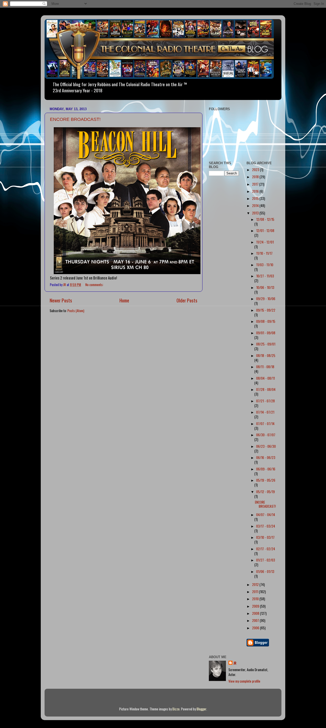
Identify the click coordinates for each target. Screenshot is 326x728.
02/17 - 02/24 (265, 548)
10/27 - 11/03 (265, 275)
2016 (256, 191)
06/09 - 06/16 (265, 468)
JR (235, 663)
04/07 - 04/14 (265, 514)
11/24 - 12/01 (265, 242)
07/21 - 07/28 (265, 400)
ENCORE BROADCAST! (75, 119)
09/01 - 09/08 (265, 332)
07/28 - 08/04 (266, 389)
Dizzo (176, 708)
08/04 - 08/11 (265, 378)
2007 (256, 620)
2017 (255, 184)
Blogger (201, 708)
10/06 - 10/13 (265, 287)
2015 (256, 198)
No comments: (94, 284)
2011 (255, 591)
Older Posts (186, 300)
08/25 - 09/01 (265, 344)
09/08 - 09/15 (265, 321)
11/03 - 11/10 (264, 264)
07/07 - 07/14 (265, 423)
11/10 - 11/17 (264, 253)
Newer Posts (61, 300)
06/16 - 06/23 (265, 457)
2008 (256, 613)
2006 (256, 627)
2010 (256, 598)
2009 (256, 606)
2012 (256, 584)
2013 (256, 212)
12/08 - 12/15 (265, 219)
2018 (256, 176)
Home (124, 300)
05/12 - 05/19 (265, 491)
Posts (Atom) (75, 310)
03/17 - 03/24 (265, 526)
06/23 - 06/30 (266, 446)
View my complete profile (244, 681)
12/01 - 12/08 (265, 230)
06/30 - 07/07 (265, 434)
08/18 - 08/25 (265, 355)
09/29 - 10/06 (265, 298)
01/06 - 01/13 (265, 571)
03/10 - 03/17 (265, 537)
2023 (256, 169)
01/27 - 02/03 (265, 560)
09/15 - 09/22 (265, 310)
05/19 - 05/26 (265, 480)
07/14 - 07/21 (265, 412)
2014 (256, 205)
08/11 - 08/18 (265, 366)
